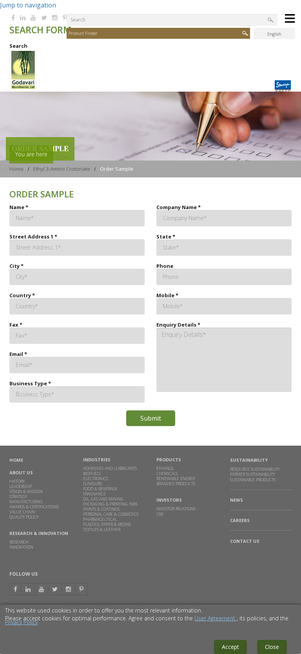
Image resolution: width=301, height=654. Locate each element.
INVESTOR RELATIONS (176, 508)
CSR (159, 514)
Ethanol (165, 468)
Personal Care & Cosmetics (110, 514)
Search (18, 46)
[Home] (23, 88)
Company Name (178, 207)
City (16, 266)
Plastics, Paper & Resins (107, 524)
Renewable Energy (175, 478)
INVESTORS (169, 500)
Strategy (18, 496)
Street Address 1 (33, 236)
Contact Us (244, 541)
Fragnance (94, 494)
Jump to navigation (28, 5)
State (165, 236)
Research (19, 542)
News (236, 500)
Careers (240, 520)
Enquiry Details (178, 324)
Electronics (95, 478)
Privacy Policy (21, 622)
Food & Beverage (100, 488)
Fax (15, 324)
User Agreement (215, 618)
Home (16, 168)
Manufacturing (26, 501)
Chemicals (167, 473)
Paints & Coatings (101, 509)
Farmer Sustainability (252, 474)
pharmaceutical (100, 519)
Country (22, 295)
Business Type (30, 383)
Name (18, 207)
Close (272, 646)
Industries (97, 459)
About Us (21, 472)
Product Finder (83, 33)
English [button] (274, 34)
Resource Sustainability (254, 469)
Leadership (20, 486)
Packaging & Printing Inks (110, 504)
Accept (230, 646)
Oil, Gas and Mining (103, 499)
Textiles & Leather (101, 529)
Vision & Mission (26, 491)
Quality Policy (23, 517)
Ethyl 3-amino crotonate (61, 168)
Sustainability (249, 460)
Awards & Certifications (34, 506)
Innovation (21, 547)
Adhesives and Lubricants (110, 468)
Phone (164, 266)
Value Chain (22, 512)
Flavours (92, 483)
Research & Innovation (38, 533)
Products (168, 459)
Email (18, 354)
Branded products (175, 483)
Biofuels (92, 473)
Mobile (167, 295)
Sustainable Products (253, 480)
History (17, 481)
